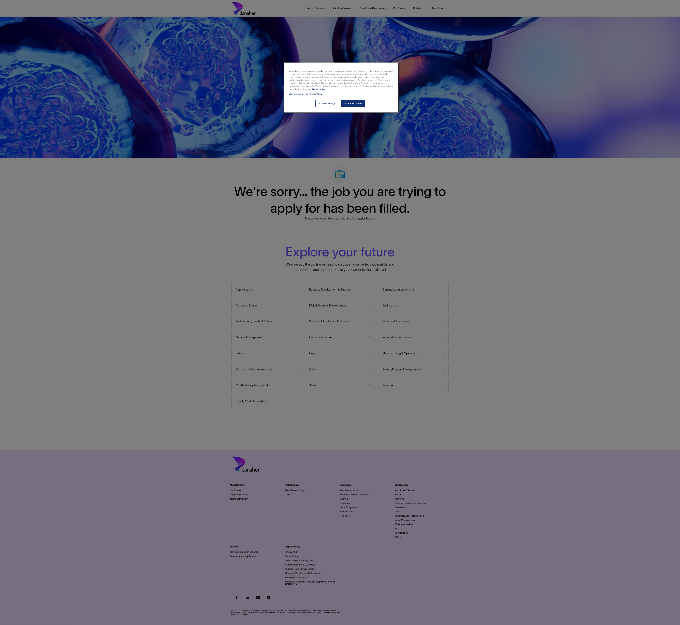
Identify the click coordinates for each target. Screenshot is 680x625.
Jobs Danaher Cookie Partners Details (305, 94)
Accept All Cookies (353, 103)
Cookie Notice (318, 89)
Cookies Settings (327, 103)
